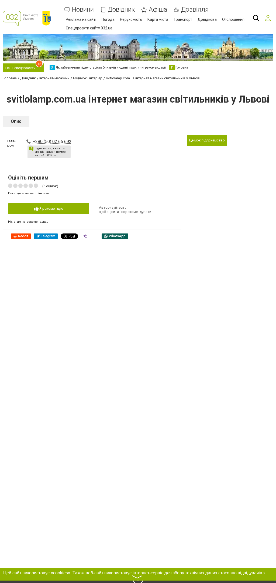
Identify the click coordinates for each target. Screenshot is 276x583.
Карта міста (157, 19)
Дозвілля (195, 9)
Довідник (121, 9)
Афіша (158, 9)
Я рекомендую (51, 208)
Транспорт (183, 19)
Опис (16, 121)
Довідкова (207, 19)
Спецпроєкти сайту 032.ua (89, 28)
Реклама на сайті (81, 19)
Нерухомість (131, 19)
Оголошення (233, 19)
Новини (83, 9)
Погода (108, 19)
